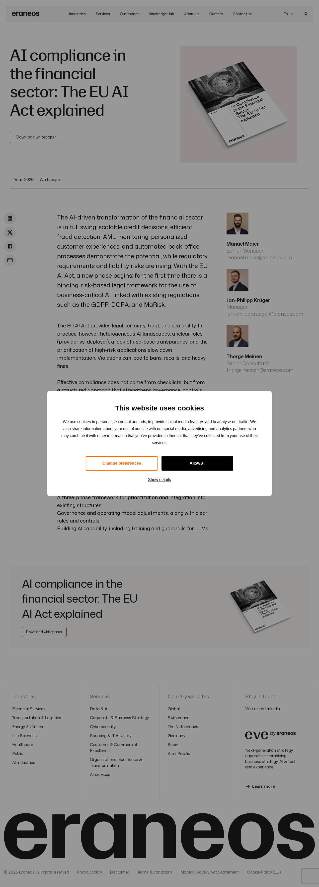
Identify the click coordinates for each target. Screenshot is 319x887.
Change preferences (121, 463)
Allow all (197, 463)
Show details (159, 480)
